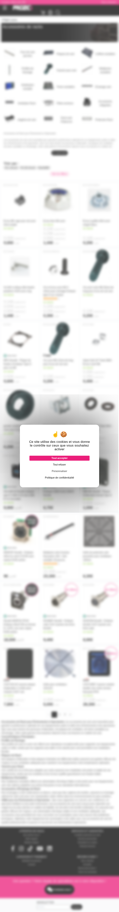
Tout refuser (59, 464)
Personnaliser (59, 471)
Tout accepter (59, 458)
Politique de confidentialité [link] (59, 477)
